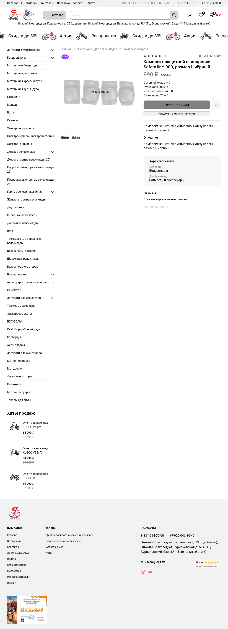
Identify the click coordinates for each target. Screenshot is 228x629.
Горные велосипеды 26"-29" (25, 191)
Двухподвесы (16, 207)
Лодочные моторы (19, 376)
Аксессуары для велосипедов (97, 49)
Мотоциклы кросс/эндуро (24, 81)
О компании (29, 3)
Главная (66, 49)
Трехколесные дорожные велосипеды (24, 241)
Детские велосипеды (21, 151)
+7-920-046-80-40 (182, 535)
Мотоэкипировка (18, 360)
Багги (11, 112)
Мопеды (12, 104)
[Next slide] (132, 92)
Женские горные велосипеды (26, 199)
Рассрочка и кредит (18, 576)
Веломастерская (17, 564)
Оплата (90, 3)
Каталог (12, 3)
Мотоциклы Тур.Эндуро (23, 89)
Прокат (11, 582)
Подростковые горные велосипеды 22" (30, 169)
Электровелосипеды (21, 128)
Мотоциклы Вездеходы (22, 65)
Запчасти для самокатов (24, 298)
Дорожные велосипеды (22, 223)
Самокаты (14, 290)
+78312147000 (211, 3)
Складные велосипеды (22, 215)
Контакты (47, 3)
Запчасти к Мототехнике (23, 49)
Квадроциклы (16, 57)
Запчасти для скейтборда (24, 353)
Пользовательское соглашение (63, 541)
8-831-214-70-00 (186, 3)
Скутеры (12, 120)
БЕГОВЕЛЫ (14, 321)
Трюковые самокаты (21, 305)
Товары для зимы (19, 400)
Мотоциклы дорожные (22, 73)
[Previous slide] (66, 92)
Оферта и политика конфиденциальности (69, 535)
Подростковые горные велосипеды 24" (30, 182)
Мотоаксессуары (18, 392)
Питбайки (13, 97)
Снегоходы (14, 384)
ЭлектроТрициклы (19, 144)
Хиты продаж (16, 345)
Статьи (49, 553)
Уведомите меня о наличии (177, 113)
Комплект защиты (135, 49)
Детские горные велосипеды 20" (28, 159)
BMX (10, 231)
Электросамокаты (19, 313)
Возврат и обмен (54, 547)
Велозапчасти (16, 274)
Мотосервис (14, 571)
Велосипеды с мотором (22, 266)
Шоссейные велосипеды (23, 258)
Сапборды (14, 337)
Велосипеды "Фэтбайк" (22, 251)
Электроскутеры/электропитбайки (30, 136)
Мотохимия (15, 368)
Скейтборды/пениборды (23, 329)
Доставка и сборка (69, 3)
